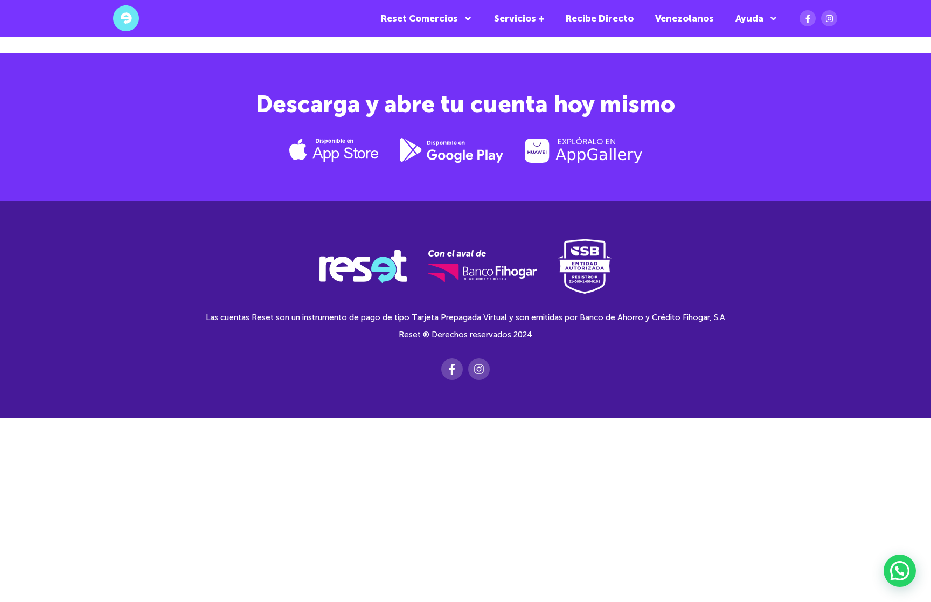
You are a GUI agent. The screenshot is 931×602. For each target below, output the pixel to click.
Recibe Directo (600, 18)
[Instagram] (829, 18)
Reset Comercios (419, 18)
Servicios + (519, 18)
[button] (900, 571)
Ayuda (749, 18)
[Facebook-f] (808, 18)
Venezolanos (684, 18)
